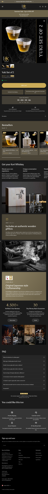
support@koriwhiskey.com (7, 466)
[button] (1, 247)
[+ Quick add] (17, 146)
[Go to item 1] (4, 66)
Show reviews (12, 320)
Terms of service (39, 455)
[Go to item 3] (12, 66)
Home (20, 453)
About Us (20, 464)
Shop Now (21, 455)
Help (19, 461)
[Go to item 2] (8, 66)
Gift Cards (21, 459)
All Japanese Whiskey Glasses (24, 457)
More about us (5, 463)
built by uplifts (11, 489)
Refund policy (38, 453)
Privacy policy (38, 457)
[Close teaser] (3, 241)
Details (35, 320)
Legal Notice (38, 459)
